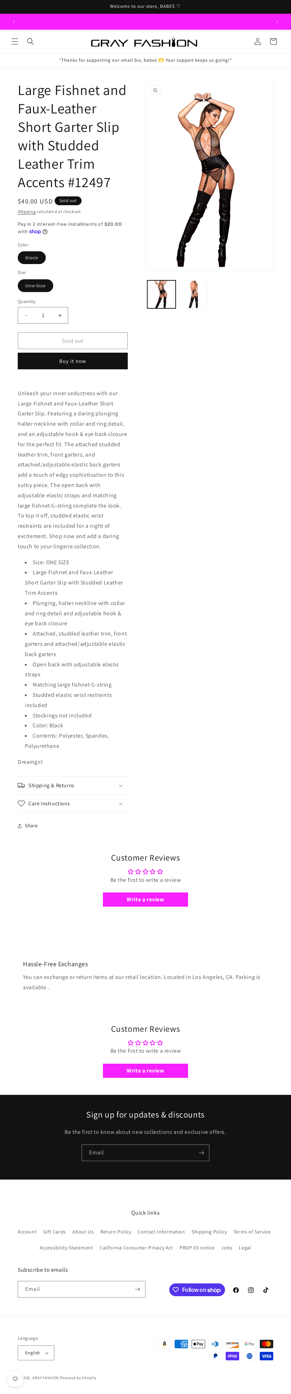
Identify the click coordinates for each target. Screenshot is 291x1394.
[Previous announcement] (14, 21)
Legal (245, 1247)
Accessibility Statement (66, 1247)
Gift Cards (54, 1231)
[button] (15, 41)
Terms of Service (252, 1231)
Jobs (226, 1247)
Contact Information (161, 1231)
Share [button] (31, 825)
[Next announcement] (277, 21)
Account (27, 1231)
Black (35, 259)
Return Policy (115, 1231)
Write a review (145, 899)
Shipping (27, 211)
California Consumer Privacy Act (136, 1247)
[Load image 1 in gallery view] (161, 294)
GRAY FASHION (45, 1377)
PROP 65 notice (197, 1247)
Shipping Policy (209, 1231)
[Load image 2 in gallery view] (193, 294)
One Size (39, 287)
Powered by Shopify (78, 1377)
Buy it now (72, 361)
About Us (83, 1231)
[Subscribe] (201, 1152)
